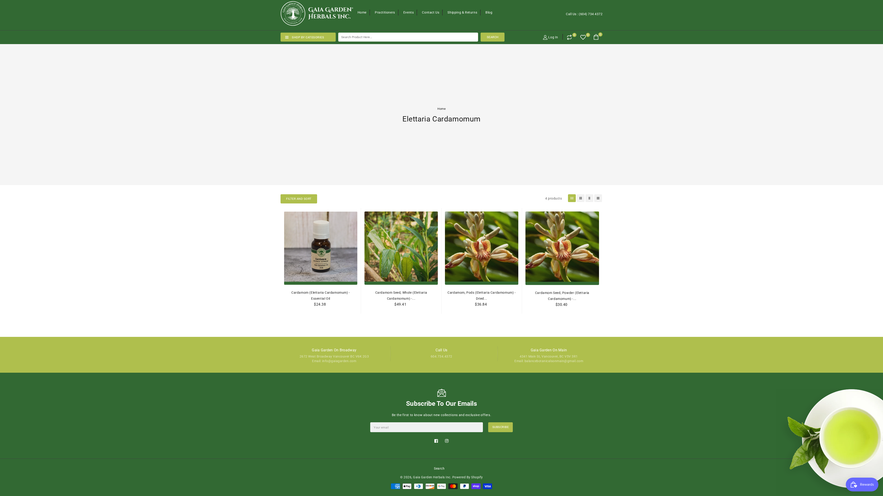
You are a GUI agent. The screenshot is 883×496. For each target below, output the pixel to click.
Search (439, 468)
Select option (321, 314)
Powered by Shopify (467, 477)
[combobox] (408, 37)
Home (441, 108)
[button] (299, 198)
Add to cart (401, 314)
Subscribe (500, 427)
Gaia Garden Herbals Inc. (432, 477)
